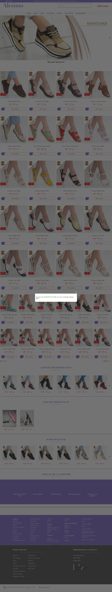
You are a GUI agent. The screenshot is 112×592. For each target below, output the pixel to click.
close (76, 292)
